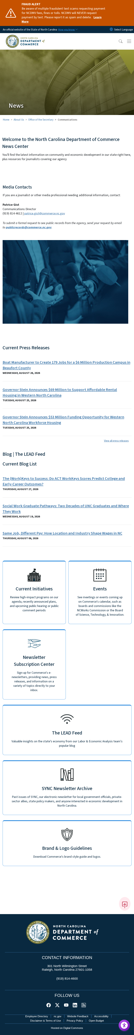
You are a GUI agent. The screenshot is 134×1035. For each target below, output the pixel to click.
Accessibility (101, 1016)
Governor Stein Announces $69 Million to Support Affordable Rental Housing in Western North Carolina (60, 392)
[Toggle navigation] (129, 41)
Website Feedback (77, 1016)
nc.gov (57, 1016)
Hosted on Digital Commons (67, 1027)
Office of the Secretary (40, 120)
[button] (118, 41)
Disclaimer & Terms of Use (45, 1020)
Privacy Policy (75, 1020)
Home (6, 120)
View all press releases (116, 441)
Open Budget (96, 1020)
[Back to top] (125, 904)
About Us (19, 120)
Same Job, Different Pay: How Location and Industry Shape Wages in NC (62, 533)
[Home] (25, 37)
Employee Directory (36, 1016)
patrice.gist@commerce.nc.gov (44, 213)
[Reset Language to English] (111, 29)
